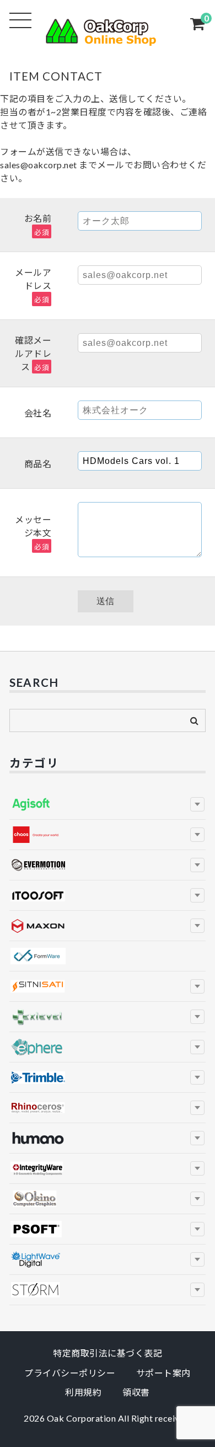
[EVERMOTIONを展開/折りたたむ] (197, 865)
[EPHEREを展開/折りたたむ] (197, 1047)
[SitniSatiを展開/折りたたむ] (197, 986)
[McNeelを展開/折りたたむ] (197, 1108)
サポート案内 (163, 1373)
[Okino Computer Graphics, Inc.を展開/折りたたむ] (197, 1199)
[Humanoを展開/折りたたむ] (197, 1138)
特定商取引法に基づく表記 (107, 1353)
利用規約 (83, 1392)
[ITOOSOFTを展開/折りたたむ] (197, 895)
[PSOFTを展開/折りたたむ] (197, 1229)
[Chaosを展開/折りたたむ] (197, 834)
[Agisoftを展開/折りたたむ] (197, 804)
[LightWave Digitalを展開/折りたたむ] (197, 1259)
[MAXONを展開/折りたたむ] (197, 926)
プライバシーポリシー (69, 1373)
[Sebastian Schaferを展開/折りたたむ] (197, 1290)
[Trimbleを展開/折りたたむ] (197, 1077)
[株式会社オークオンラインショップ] (107, 39)
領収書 (136, 1392)
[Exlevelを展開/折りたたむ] (197, 1017)
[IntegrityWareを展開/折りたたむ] (197, 1168)
